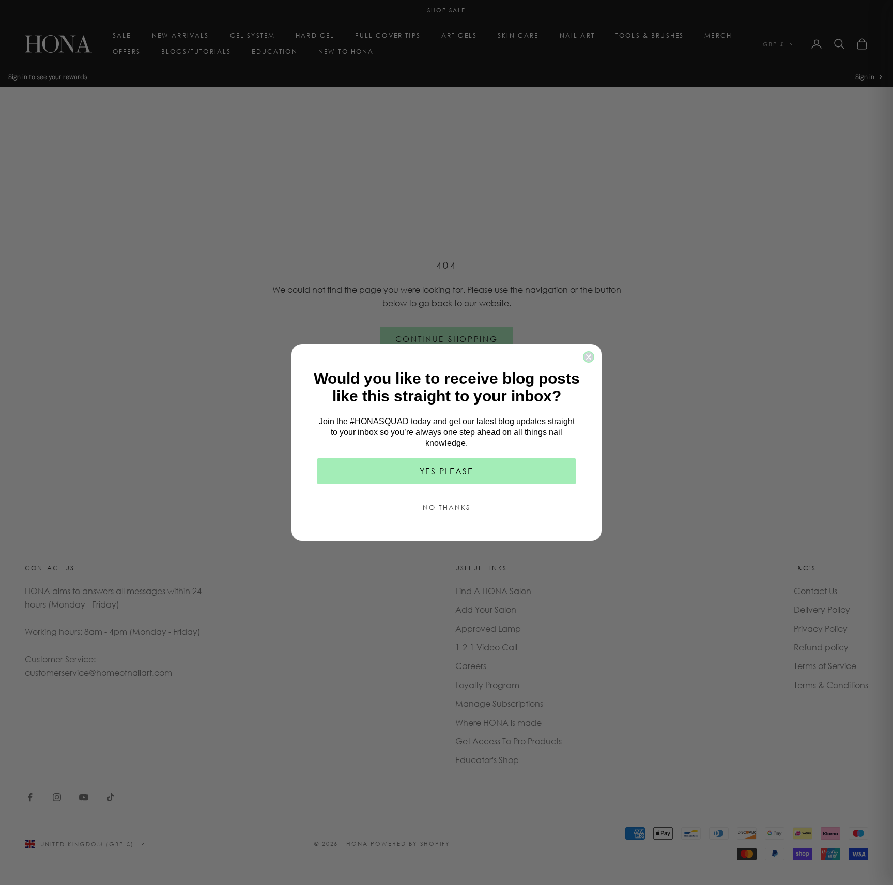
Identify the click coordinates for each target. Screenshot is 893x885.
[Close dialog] (588, 357)
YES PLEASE (446, 470)
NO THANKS (446, 507)
